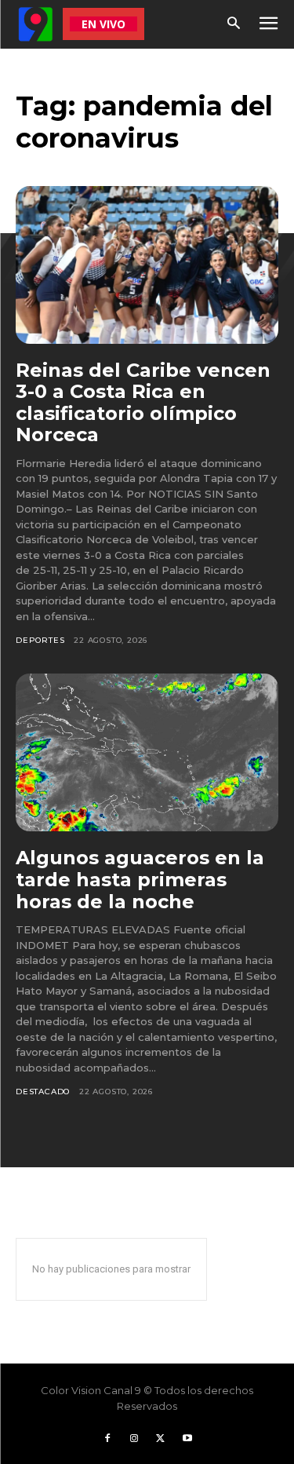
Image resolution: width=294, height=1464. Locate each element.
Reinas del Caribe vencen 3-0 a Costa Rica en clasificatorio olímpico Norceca (143, 403)
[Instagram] (134, 1438)
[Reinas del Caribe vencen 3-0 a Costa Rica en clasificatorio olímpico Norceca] (147, 265)
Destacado (43, 1091)
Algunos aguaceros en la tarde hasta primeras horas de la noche (140, 879)
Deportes (40, 640)
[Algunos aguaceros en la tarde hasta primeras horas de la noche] (147, 752)
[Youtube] (187, 1438)
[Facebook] (107, 1438)
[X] (160, 1438)
